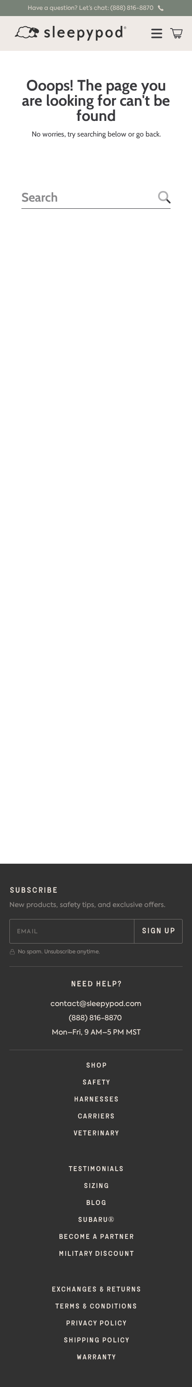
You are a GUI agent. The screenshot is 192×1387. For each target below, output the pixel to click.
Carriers (96, 1116)
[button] (157, 33)
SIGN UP (158, 931)
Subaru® (96, 1220)
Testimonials (96, 1169)
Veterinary (96, 1133)
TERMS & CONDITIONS (96, 1306)
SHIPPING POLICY (96, 1340)
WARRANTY (96, 1357)
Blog (96, 1203)
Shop (96, 1065)
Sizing (96, 1186)
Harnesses (96, 1099)
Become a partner (96, 1237)
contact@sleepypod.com (96, 1003)
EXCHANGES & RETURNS (96, 1289)
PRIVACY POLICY (96, 1323)
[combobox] (96, 197)
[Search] (164, 197)
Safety (96, 1082)
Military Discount (96, 1254)
